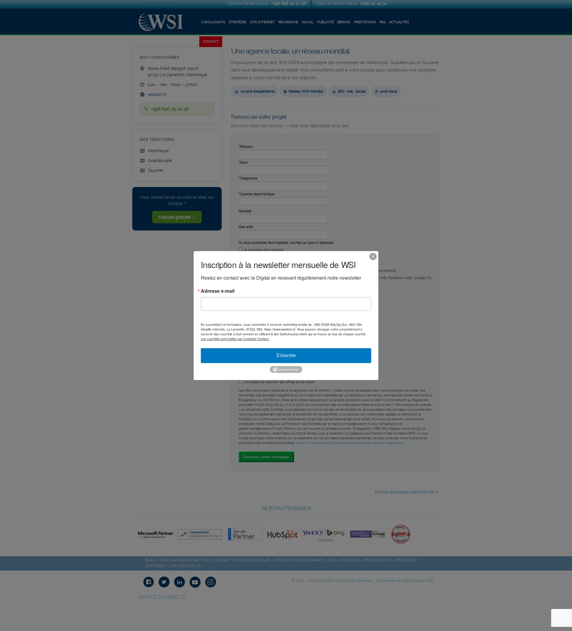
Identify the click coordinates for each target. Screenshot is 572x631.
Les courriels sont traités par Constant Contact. (235, 338)
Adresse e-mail (217, 291)
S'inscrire (286, 355)
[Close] (373, 256)
